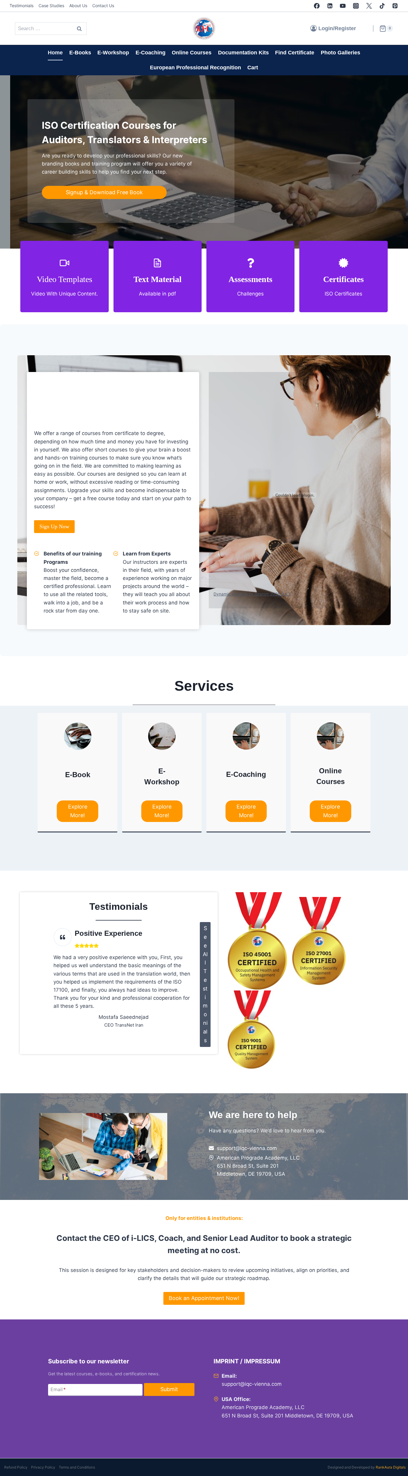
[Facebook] (316, 6)
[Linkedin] (329, 6)
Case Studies (51, 5)
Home (55, 53)
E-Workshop (113, 53)
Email (58, 1389)
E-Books (80, 53)
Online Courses (191, 53)
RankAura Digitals (391, 1467)
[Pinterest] (395, 6)
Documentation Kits (243, 53)
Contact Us (103, 5)
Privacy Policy (43, 1467)
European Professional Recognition (195, 68)
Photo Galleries (340, 53)
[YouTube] (343, 6)
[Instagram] (356, 6)
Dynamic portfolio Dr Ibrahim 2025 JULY (252, 594)
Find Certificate (294, 53)
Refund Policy (15, 1467)
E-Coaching (150, 53)
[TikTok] (382, 6)
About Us (78, 5)
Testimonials (21, 5)
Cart (252, 68)
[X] (369, 6)
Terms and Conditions (77, 1467)
